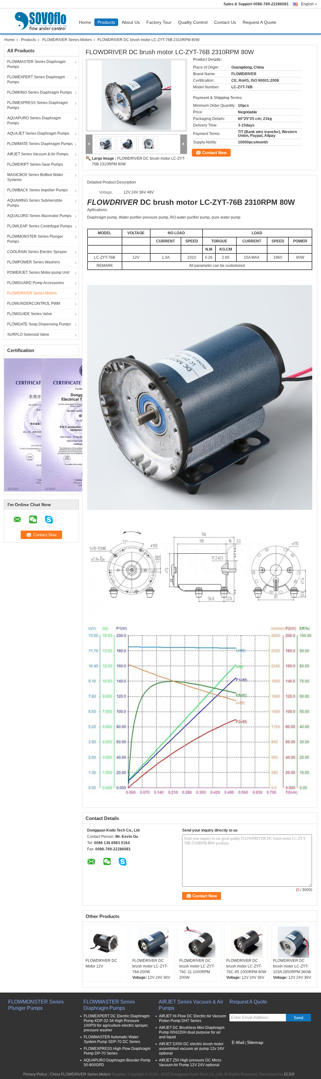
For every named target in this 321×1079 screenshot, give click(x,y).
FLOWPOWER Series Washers (33, 262)
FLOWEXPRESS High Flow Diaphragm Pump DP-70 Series (117, 1051)
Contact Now (214, 152)
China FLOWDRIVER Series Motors (80, 1074)
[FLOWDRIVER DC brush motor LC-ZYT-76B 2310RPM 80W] (136, 95)
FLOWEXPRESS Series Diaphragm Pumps (37, 105)
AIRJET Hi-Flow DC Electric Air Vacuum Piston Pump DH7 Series (192, 1018)
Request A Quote (259, 22)
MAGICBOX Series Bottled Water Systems (35, 177)
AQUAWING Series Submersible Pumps (34, 203)
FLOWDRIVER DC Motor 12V (101, 963)
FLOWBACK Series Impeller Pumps (37, 190)
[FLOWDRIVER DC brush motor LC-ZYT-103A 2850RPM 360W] (293, 942)
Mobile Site (242, 1050)
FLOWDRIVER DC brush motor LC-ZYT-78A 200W (150, 966)
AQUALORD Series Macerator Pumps (39, 216)
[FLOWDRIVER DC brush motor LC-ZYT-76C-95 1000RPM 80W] (247, 942)
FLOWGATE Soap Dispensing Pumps (39, 324)
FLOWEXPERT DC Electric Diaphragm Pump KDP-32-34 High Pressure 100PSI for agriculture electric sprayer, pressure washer (117, 1023)
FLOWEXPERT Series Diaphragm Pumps (36, 79)
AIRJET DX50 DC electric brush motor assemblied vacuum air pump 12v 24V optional (191, 1049)
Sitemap (255, 1042)
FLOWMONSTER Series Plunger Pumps (35, 239)
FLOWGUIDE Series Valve (29, 314)
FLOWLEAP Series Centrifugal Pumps (39, 226)
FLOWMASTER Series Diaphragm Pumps (36, 64)
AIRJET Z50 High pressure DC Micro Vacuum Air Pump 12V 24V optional (190, 1062)
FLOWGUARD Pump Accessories (35, 283)
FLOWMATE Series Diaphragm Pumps (40, 144)
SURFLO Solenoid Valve (28, 334)
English (307, 4)
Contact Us (225, 22)
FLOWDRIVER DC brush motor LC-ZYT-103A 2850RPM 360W (292, 966)
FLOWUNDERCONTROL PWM (33, 303)
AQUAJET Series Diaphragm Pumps (38, 133)
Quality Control (193, 22)
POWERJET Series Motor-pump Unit (38, 272)
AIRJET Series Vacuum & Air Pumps (37, 154)
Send (298, 1017)
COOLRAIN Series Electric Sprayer (37, 252)
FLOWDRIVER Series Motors (67, 40)
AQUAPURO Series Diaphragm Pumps (34, 120)
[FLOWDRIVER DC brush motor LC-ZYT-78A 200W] (153, 942)
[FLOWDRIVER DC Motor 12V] (106, 942)
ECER (289, 1074)
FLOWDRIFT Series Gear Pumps (35, 164)
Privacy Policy (35, 1074)
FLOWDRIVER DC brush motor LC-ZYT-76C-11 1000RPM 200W (197, 969)
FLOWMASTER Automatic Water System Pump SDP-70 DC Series (112, 1039)
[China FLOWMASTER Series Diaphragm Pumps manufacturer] (40, 21)
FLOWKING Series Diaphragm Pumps (39, 92)
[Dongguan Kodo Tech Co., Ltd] (89, 144)
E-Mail (238, 1042)
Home (85, 22)
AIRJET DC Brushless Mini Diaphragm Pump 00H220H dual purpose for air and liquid (191, 1032)
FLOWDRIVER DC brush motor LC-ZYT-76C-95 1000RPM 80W (246, 966)
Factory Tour (158, 22)
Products (106, 22)
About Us (131, 22)
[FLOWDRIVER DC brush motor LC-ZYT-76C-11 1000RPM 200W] (200, 942)
